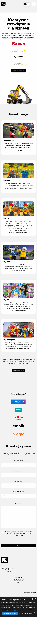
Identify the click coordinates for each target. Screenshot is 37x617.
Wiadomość (18, 504)
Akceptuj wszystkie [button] (10, 613)
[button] (33, 4)
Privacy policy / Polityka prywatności (15, 610)
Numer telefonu (18, 471)
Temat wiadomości (18, 491)
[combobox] (33, 599)
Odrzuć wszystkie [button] (27, 613)
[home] (3, 4)
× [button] (35, 599)
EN (28, 4)
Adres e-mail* (18, 481)
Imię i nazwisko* (18, 461)
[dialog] (18, 607)
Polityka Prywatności (29, 593)
